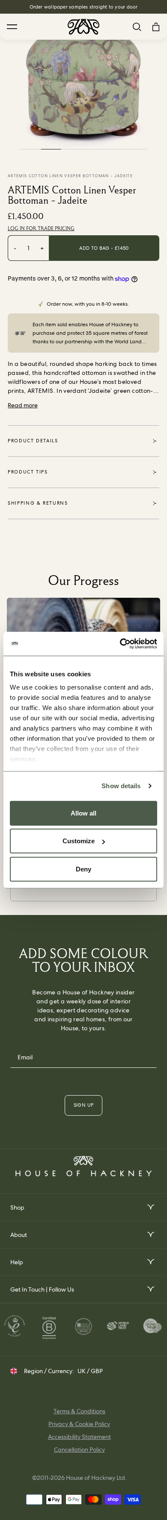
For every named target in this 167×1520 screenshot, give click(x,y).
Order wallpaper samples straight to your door (84, 7)
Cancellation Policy (79, 1450)
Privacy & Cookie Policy (79, 1424)
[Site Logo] (83, 27)
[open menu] (150, 1207)
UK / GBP (90, 1371)
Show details (120, 785)
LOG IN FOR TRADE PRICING (41, 228)
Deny (83, 868)
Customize (79, 841)
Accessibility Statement (79, 1437)
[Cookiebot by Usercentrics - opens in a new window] (120, 643)
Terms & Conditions (79, 1411)
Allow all (83, 812)
